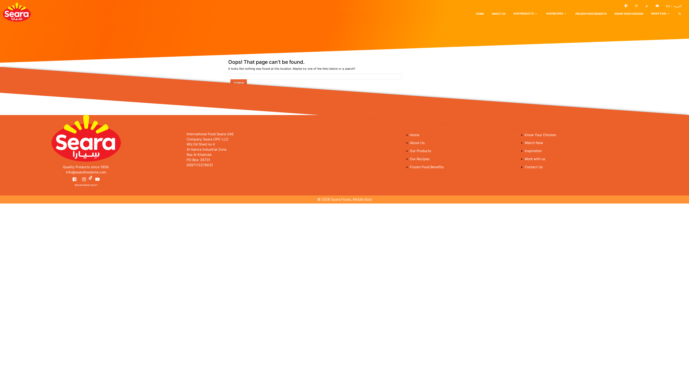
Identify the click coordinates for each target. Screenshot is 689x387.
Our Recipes (420, 159)
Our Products (420, 151)
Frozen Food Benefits (591, 13)
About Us (498, 13)
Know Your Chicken (629, 13)
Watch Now (534, 143)
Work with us (535, 159)
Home (480, 13)
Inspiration (533, 151)
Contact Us (534, 167)
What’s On (658, 13)
